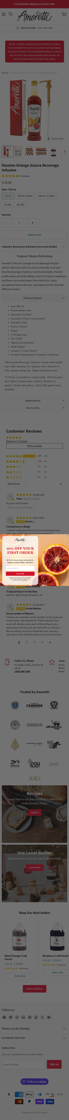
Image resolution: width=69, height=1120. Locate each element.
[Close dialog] (67, 535)
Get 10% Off (20, 573)
